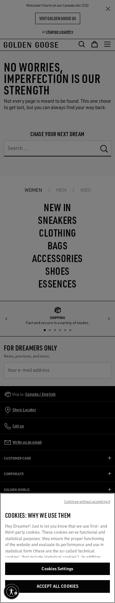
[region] (57, 548)
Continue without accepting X (87, 501)
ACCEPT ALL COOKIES (57, 586)
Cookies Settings (57, 568)
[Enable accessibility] (11, 591)
